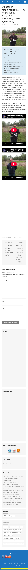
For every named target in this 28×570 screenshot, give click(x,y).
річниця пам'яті (19, 543)
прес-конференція (8, 543)
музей (17, 538)
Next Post (19, 253)
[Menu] (24, 1)
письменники (20, 541)
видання (11, 529)
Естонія (17, 527)
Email (3, 308)
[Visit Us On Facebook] (9, 452)
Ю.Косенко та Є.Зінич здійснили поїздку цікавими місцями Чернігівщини (13, 478)
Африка (6, 527)
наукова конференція (9, 541)
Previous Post (9, 249)
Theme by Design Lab (17, 565)
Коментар (4, 280)
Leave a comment (18, 237)
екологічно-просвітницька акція (12, 532)
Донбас (11, 527)
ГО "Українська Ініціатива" (11, 2)
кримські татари (8, 535)
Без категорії (8, 463)
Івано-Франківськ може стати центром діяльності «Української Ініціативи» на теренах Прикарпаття (13, 498)
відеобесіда (8, 237)
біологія (6, 529)
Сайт (3, 315)
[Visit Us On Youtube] (14, 452)
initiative (12, 24)
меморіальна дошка (9, 538)
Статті (6, 465)
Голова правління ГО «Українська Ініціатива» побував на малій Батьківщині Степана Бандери (13, 492)
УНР (21, 527)
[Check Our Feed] (18, 452)
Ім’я (3, 301)
